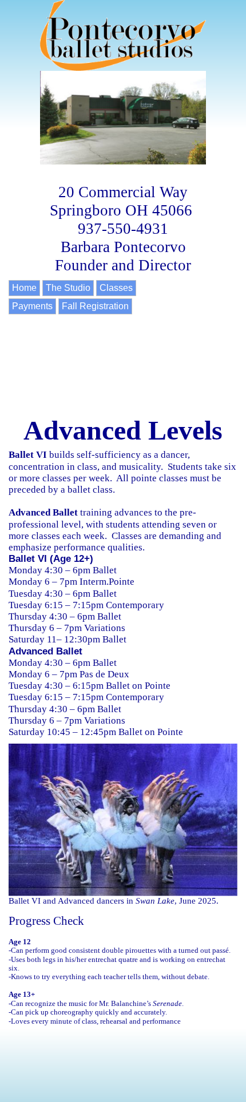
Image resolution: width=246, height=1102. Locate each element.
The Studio (68, 288)
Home (24, 288)
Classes (116, 288)
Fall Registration (95, 306)
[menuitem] (25, 289)
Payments (32, 306)
